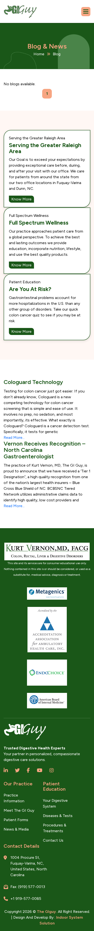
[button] (85, 11)
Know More (21, 199)
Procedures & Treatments (54, 828)
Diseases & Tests (58, 815)
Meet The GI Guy (19, 810)
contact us (53, 840)
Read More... (14, 437)
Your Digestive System (55, 803)
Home (39, 54)
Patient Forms (16, 819)
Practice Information (14, 798)
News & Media (16, 829)
